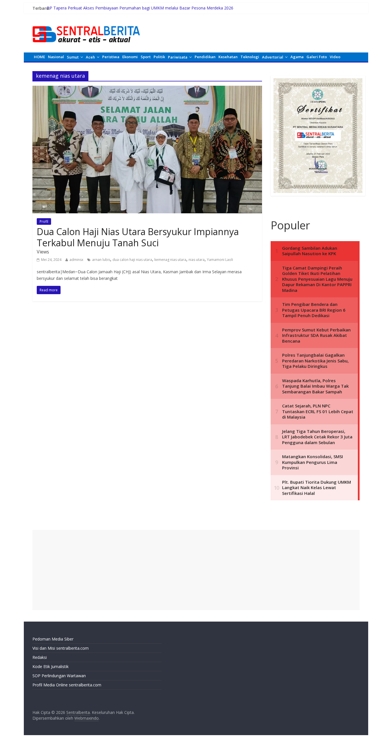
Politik (159, 56)
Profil (44, 221)
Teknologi (249, 56)
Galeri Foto (316, 56)
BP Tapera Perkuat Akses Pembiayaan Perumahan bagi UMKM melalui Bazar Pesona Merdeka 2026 (140, 8)
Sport (146, 56)
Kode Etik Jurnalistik (50, 666)
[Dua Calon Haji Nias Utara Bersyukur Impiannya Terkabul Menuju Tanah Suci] (147, 89)
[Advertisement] (196, 570)
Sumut (73, 57)
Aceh (90, 57)
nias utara (197, 259)
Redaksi (39, 657)
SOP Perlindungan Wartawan (59, 675)
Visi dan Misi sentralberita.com (60, 648)
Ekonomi (130, 56)
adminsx (76, 259)
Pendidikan (205, 56)
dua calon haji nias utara (132, 259)
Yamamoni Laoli (220, 259)
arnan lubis (101, 259)
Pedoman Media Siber (52, 639)
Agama (297, 56)
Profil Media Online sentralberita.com (66, 685)
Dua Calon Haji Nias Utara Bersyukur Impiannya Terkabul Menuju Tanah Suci (138, 237)
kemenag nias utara (170, 259)
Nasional (56, 56)
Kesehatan (228, 56)
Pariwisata (177, 57)
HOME (39, 56)
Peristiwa (110, 56)
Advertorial (272, 57)
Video (335, 56)
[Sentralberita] (86, 23)
